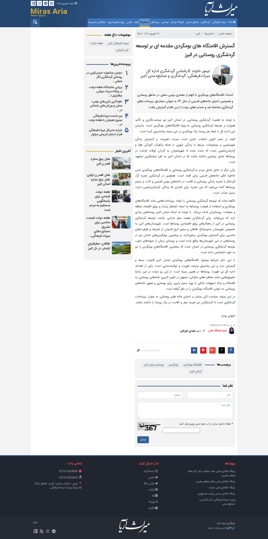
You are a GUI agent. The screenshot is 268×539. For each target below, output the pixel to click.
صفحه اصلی (225, 34)
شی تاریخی (122, 50)
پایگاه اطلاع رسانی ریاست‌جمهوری (216, 494)
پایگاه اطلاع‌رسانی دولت (222, 488)
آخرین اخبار (123, 151)
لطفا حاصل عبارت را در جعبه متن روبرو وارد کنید (206, 424)
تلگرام (151, 508)
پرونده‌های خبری (116, 22)
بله (153, 496)
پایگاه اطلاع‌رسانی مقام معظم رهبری (215, 481)
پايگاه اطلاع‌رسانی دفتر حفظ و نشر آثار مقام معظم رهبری (211, 473)
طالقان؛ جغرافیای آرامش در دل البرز (99, 246)
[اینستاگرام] (39, 3)
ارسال (143, 440)
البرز (198, 34)
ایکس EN (149, 484)
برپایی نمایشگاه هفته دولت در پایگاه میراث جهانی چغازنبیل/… (105, 91)
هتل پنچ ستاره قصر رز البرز (100, 161)
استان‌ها (144, 22)
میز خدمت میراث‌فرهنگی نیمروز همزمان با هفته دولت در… (105, 120)
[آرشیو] (33, 3)
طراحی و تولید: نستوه (218, 528)
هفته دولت (96, 43)
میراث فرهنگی (219, 22)
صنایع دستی (192, 22)
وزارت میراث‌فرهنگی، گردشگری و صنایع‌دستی (217, 502)
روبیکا (152, 502)
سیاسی (165, 22)
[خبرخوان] (41, 532)
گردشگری (205, 22)
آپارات (151, 490)
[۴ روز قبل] (121, 222)
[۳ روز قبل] (121, 163)
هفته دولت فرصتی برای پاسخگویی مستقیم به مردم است (99, 201)
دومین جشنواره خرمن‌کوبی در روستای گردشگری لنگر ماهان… (104, 77)
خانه (230, 22)
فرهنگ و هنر (177, 22)
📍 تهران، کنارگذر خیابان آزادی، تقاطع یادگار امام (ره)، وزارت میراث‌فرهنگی (58, 486)
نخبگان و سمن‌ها (97, 22)
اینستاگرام (149, 471)
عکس (129, 22)
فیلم (136, 22)
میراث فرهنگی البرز (118, 43)
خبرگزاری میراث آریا (221, 9)
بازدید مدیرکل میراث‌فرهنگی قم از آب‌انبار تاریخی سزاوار (105, 132)
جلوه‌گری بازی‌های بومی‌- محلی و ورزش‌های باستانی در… (106, 106)
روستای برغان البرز (154, 365)
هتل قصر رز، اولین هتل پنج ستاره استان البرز (98, 179)
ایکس (151, 478)
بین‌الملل (155, 22)
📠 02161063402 (70, 478)
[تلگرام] (45, 3)
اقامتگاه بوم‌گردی (192, 365)
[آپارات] (51, 3)
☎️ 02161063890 (70, 471)
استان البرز (195, 371)
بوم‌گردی (173, 365)
